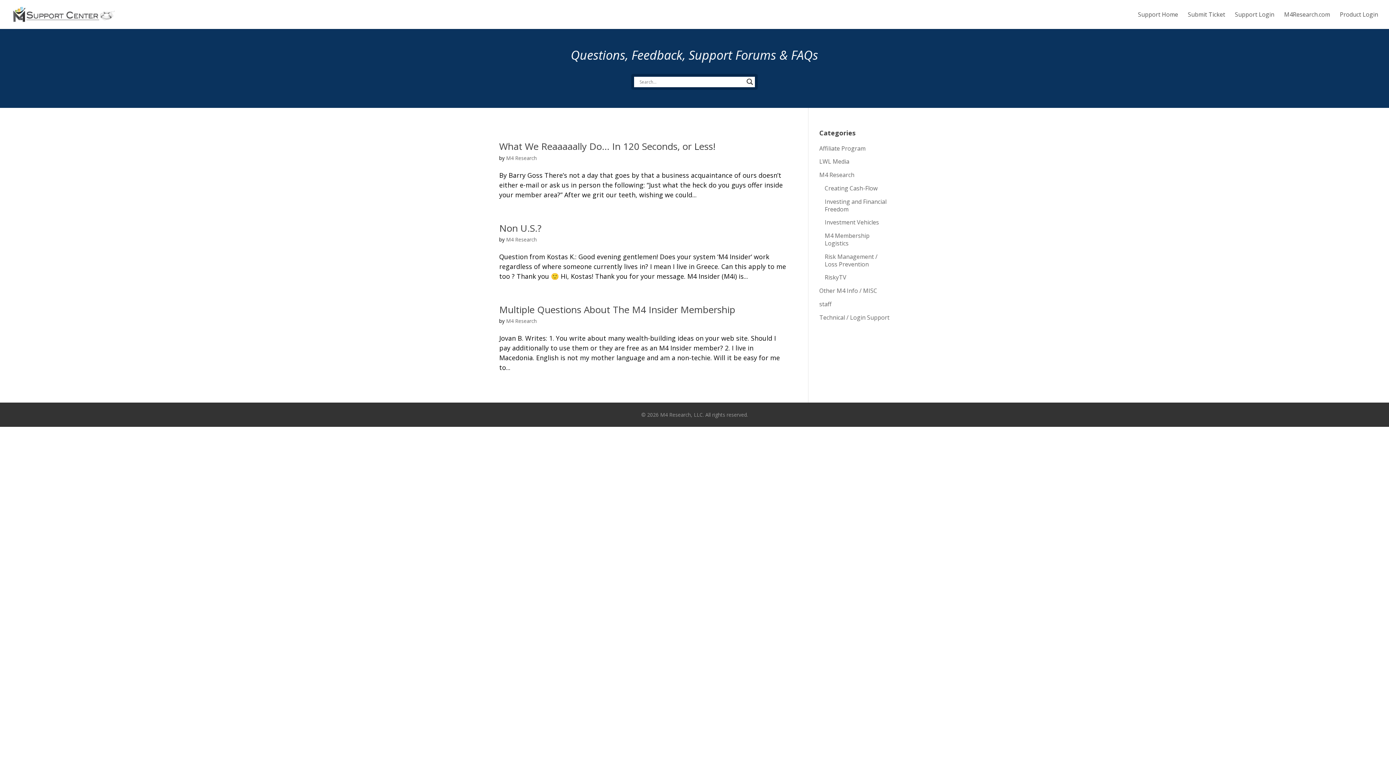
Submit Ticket (1206, 15)
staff (825, 304)
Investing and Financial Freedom (856, 205)
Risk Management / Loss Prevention (851, 260)
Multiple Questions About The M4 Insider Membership (617, 309)
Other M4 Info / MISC (848, 291)
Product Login (1359, 15)
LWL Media (834, 161)
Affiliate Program (842, 148)
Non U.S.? (520, 228)
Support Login (1254, 15)
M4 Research (521, 158)
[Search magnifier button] (750, 82)
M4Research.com (1307, 15)
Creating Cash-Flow (851, 188)
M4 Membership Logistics (847, 239)
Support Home (1158, 15)
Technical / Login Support (854, 317)
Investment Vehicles (852, 222)
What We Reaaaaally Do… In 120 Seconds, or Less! (607, 146)
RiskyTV (835, 277)
